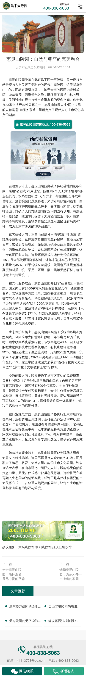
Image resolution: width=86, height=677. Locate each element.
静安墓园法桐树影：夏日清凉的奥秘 (64, 621)
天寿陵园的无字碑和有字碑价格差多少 (25, 621)
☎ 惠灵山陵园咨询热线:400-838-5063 (43, 124)
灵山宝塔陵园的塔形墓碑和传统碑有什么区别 (64, 607)
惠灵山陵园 (17, 79)
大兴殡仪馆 (26, 547)
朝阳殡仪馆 (43, 547)
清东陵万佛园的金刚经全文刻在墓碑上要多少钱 (25, 607)
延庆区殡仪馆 (62, 547)
